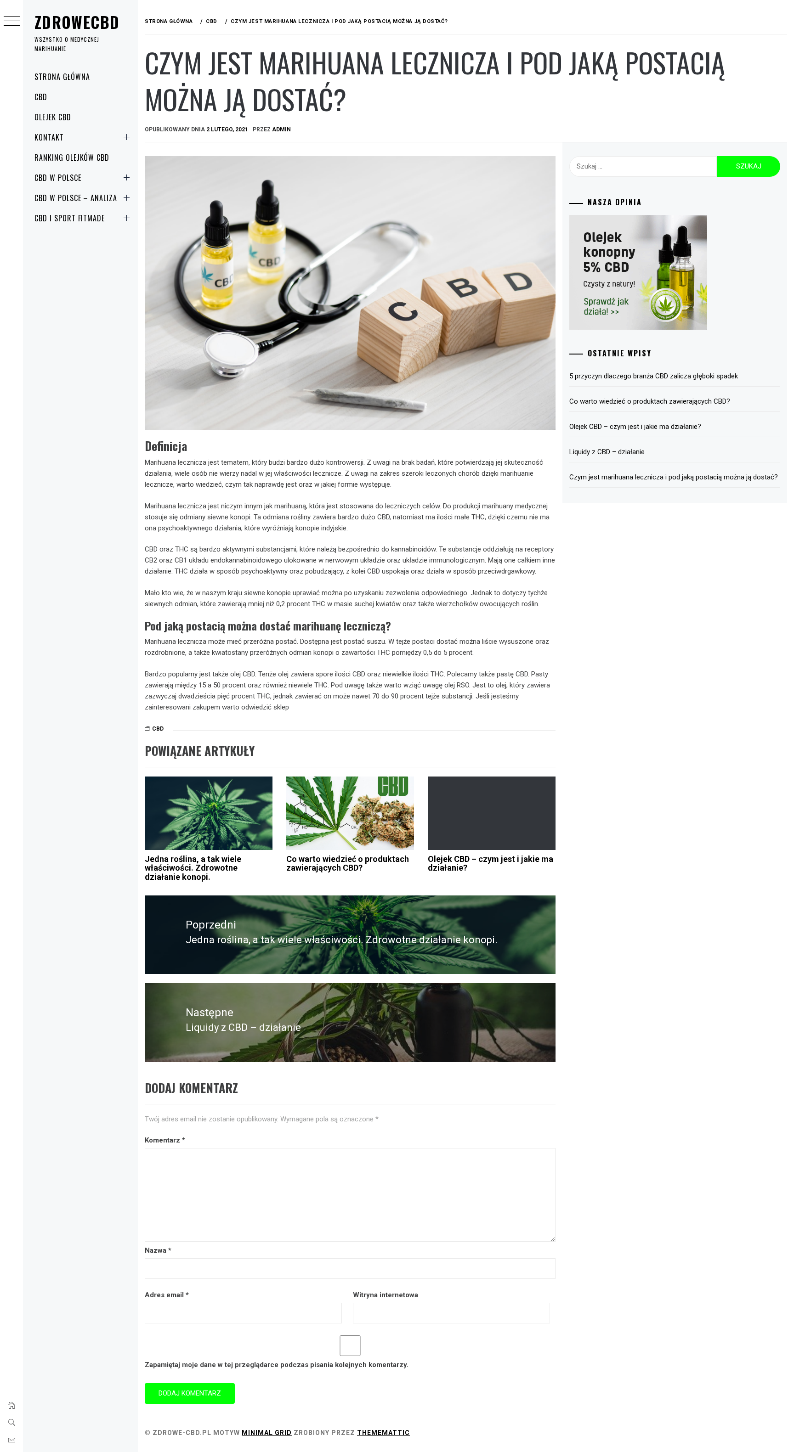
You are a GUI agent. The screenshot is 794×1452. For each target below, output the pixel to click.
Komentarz (165, 1140)
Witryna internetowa (385, 1295)
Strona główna (62, 76)
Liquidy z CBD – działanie (607, 452)
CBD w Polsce (57, 177)
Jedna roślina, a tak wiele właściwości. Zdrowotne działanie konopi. (193, 868)
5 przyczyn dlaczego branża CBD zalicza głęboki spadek (653, 376)
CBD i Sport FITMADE (69, 218)
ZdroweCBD (76, 22)
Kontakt (49, 137)
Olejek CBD (52, 117)
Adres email (167, 1295)
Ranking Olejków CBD (71, 157)
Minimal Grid (267, 1432)
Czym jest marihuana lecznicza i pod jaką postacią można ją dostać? (673, 477)
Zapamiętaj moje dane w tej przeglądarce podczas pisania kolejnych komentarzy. (276, 1365)
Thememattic (383, 1432)
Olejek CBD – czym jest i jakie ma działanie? (490, 863)
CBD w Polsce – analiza (75, 197)
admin (281, 129)
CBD (40, 96)
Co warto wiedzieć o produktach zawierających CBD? (347, 863)
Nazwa (158, 1250)
